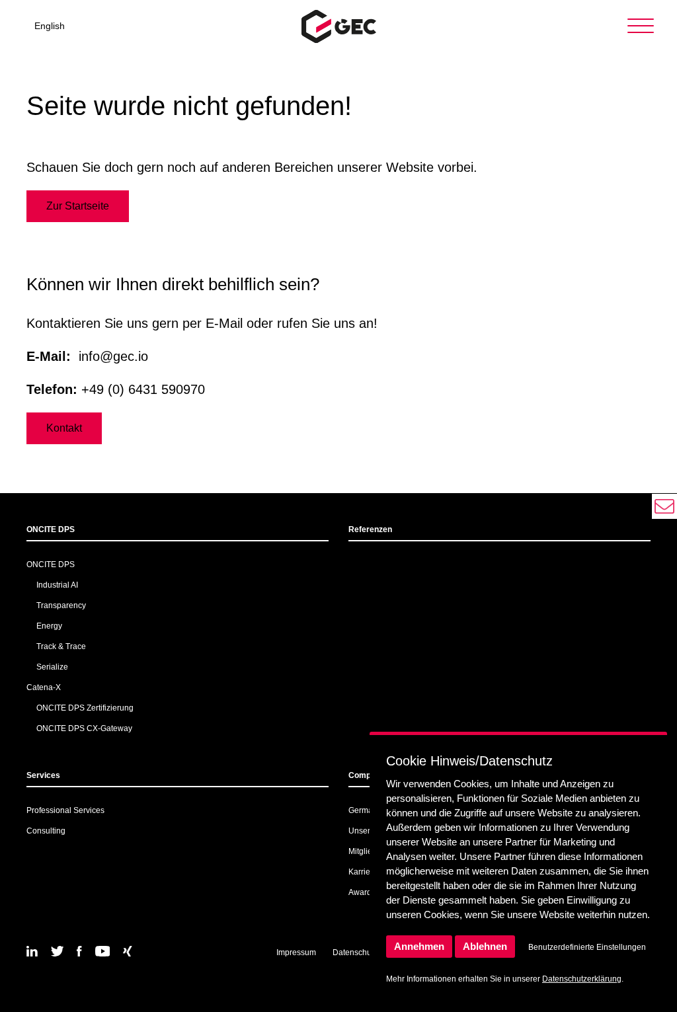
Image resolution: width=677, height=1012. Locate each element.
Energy (49, 626)
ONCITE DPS (50, 529)
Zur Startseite (77, 206)
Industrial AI (57, 585)
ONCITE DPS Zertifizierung (85, 708)
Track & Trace (61, 646)
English (49, 25)
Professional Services (65, 810)
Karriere (363, 871)
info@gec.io (113, 356)
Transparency (61, 605)
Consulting (45, 831)
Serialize (52, 667)
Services (43, 775)
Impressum (296, 952)
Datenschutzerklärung (581, 979)
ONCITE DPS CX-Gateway (84, 728)
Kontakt (64, 428)
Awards (362, 892)
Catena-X (43, 687)
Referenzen (370, 529)
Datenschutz (355, 952)
